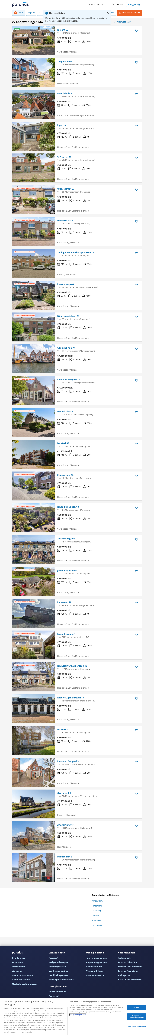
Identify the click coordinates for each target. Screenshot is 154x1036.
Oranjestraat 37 (65, 188)
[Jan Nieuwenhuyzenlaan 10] (33, 676)
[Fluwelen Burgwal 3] (33, 772)
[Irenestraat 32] (33, 231)
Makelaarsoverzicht (95, 975)
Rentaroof (54, 996)
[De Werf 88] (33, 454)
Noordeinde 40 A (66, 93)
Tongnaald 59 (64, 61)
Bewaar (131, 13)
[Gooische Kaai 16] (33, 358)
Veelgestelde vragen (58, 962)
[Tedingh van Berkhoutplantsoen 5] (33, 263)
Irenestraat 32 (65, 220)
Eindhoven (97, 920)
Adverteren (17, 962)
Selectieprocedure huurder (61, 979)
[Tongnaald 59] (33, 72)
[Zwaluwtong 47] (33, 835)
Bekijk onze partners (78, 1014)
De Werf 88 (63, 443)
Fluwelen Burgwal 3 (68, 761)
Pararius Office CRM (127, 962)
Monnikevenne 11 (67, 634)
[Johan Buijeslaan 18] (33, 517)
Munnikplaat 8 (65, 411)
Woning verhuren (94, 966)
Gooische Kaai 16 (66, 347)
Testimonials (124, 958)
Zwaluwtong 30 (65, 475)
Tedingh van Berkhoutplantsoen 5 (75, 252)
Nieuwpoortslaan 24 (68, 316)
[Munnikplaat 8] (33, 422)
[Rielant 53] (33, 40)
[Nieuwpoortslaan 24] (33, 326)
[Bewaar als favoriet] (136, 30)
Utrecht (95, 915)
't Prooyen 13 (64, 157)
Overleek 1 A (64, 793)
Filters (20, 13)
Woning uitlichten (94, 971)
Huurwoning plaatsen (96, 958)
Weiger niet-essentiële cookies (137, 1017)
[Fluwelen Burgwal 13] (33, 390)
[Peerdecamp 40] (33, 295)
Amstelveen (97, 925)
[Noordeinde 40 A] (33, 104)
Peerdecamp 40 (65, 284)
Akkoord (137, 1007)
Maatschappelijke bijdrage (24, 984)
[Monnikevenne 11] (33, 645)
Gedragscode (124, 975)
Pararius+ (53, 958)
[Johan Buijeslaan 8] (33, 581)
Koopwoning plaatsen (96, 962)
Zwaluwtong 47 (65, 824)
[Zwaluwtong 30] (33, 486)
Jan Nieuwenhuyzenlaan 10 (72, 665)
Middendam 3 (64, 856)
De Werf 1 (62, 729)
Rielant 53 (62, 29)
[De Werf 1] (33, 740)
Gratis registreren (57, 966)
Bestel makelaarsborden (130, 979)
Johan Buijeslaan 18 (68, 506)
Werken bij (17, 971)
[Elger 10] (33, 136)
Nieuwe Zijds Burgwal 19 (70, 697)
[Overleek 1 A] (33, 804)
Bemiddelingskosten (58, 975)
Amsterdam (97, 901)
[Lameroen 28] (33, 613)
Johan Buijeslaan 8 (67, 570)
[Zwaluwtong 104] (33, 549)
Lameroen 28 (64, 602)
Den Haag (96, 910)
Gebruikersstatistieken (23, 975)
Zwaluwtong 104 (66, 538)
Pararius (20, 4)
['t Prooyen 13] (33, 167)
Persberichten (18, 966)
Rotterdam (97, 905)
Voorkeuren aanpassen (137, 1026)
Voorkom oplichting (58, 971)
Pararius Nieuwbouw (128, 971)
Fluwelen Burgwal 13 (68, 379)
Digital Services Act (21, 979)
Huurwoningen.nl (57, 991)
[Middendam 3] (33, 867)
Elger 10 (61, 125)
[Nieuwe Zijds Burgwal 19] (33, 708)
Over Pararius (18, 958)
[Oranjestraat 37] (33, 199)
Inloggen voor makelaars (130, 966)
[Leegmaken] (113, 4)
